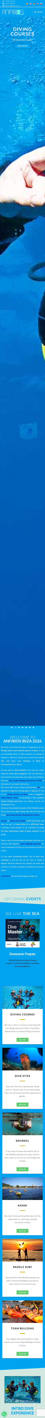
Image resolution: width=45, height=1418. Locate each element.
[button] (22, 46)
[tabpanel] (22, 371)
